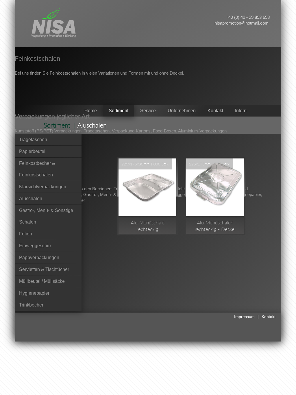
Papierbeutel (32, 151)
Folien (25, 233)
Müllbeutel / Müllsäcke (42, 281)
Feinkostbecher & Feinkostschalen (37, 169)
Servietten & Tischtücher (44, 269)
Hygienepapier (34, 293)
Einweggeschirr (35, 245)
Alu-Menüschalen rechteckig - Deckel (215, 225)
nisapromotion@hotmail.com (241, 23)
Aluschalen (30, 198)
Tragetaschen (33, 139)
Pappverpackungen (39, 257)
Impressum (244, 316)
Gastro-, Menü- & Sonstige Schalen (46, 216)
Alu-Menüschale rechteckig (147, 225)
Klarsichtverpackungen (42, 186)
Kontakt (268, 316)
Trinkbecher (31, 304)
